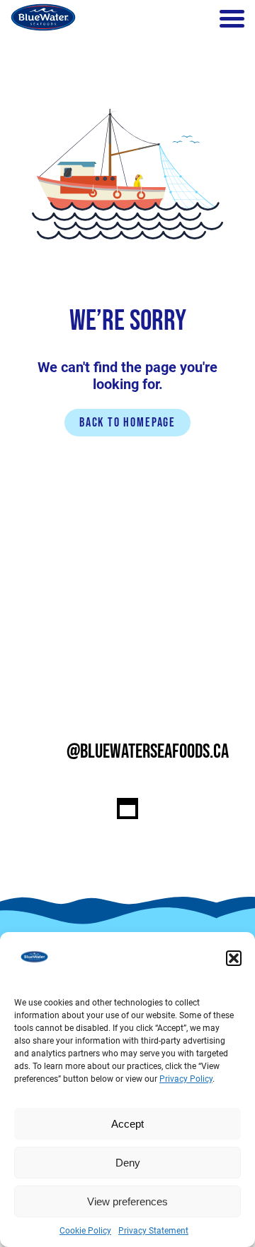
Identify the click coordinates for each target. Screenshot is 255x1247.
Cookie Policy (85, 1231)
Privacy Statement (153, 1231)
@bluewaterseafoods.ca (148, 751)
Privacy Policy (185, 1079)
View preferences (127, 1201)
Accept (127, 1124)
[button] (234, 958)
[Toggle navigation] (232, 19)
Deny (127, 1163)
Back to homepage (127, 422)
